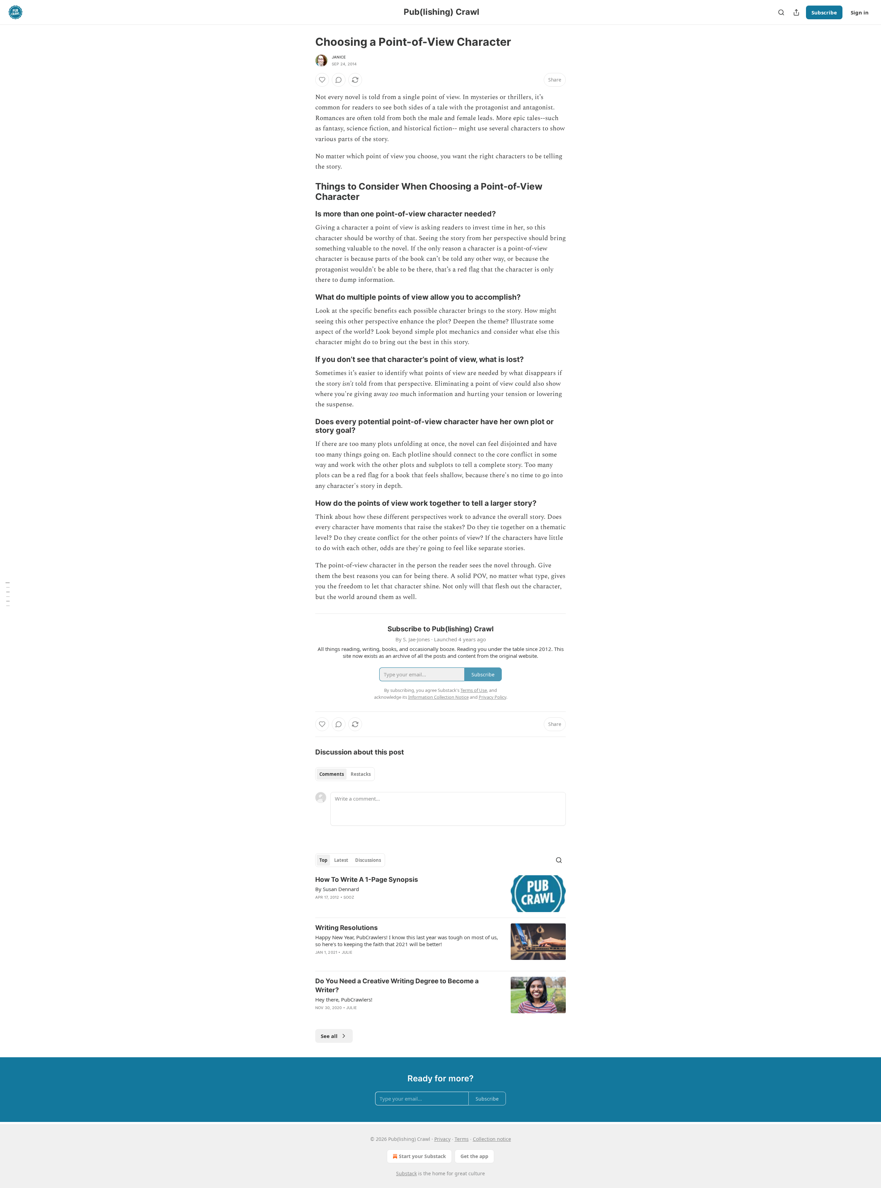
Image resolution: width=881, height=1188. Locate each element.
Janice (339, 57)
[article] (440, 894)
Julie (347, 952)
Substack (406, 1173)
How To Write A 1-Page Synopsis (366, 880)
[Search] (781, 12)
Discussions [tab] (368, 860)
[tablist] (345, 774)
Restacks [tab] (361, 774)
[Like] (322, 80)
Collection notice (492, 1139)
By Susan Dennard (337, 889)
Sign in (860, 12)
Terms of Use (473, 690)
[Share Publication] (796, 12)
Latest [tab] (341, 860)
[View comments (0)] (339, 80)
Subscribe (824, 12)
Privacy (442, 1139)
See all (329, 1035)
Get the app (474, 1156)
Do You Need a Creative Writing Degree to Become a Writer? (397, 985)
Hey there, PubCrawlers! (343, 999)
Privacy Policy (492, 697)
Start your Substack (422, 1156)
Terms (462, 1139)
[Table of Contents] (7, 594)
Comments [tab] (331, 774)
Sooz (348, 897)
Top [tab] (323, 860)
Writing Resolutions (346, 928)
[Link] (305, 191)
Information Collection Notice (438, 697)
